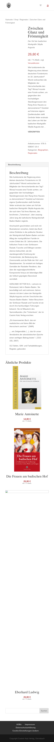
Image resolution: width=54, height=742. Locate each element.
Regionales (24, 20)
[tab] (27, 164)
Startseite (9, 20)
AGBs (18, 724)
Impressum (30, 724)
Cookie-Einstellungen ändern (25, 731)
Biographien (43, 150)
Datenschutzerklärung (26, 728)
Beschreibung (14, 165)
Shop (16, 20)
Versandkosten (33, 63)
